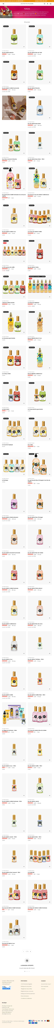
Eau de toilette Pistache (34, 88)
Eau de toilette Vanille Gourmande (10, 88)
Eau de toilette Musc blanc (34, 123)
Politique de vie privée (26, 986)
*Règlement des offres (26, 989)
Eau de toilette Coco (7, 659)
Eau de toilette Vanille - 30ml (35, 766)
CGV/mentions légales (26, 984)
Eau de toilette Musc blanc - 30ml (36, 159)
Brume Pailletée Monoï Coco (35, 338)
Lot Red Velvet (5, 409)
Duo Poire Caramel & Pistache (9, 159)
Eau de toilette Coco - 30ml (9, 766)
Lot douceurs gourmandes (8, 338)
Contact (43, 989)
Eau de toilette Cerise (33, 267)
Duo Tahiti (30, 444)
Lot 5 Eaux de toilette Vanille (35, 231)
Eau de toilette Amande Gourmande (11, 552)
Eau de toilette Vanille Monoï (9, 623)
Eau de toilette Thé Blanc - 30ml (36, 659)
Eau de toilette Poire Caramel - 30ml (11, 872)
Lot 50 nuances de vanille (8, 267)
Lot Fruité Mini (31, 872)
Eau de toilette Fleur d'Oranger (35, 517)
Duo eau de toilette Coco (8, 943)
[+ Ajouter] (24, 46)
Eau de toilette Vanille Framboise (10, 588)
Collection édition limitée (8, 302)
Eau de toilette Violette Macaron (10, 517)
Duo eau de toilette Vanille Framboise (11, 908)
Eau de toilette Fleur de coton (35, 623)
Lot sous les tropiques (7, 444)
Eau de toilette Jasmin (33, 801)
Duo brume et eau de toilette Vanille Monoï (38, 194)
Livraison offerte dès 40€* (36, 1)
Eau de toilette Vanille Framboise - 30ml (12, 801)
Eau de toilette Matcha (7, 52)
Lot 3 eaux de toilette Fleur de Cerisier (37, 730)
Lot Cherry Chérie (6, 373)
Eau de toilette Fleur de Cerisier (35, 552)
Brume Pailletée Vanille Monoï (35, 373)
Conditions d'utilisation (26, 998)
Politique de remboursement (28, 993)
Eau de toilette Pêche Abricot (35, 588)
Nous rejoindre (44, 986)
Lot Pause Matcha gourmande (35, 409)
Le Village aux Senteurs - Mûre (9, 730)
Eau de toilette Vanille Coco (9, 231)
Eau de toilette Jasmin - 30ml (9, 837)
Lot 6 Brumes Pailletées (33, 302)
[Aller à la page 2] (30, 951)
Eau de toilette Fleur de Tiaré (35, 52)
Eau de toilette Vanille (7, 695)
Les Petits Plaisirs (5, 50)
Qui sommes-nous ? (46, 984)
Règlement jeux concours (27, 991)
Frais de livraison (25, 996)
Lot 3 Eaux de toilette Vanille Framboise (37, 908)
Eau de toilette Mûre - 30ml (34, 837)
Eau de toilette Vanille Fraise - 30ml (36, 695)
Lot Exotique (5, 480)
